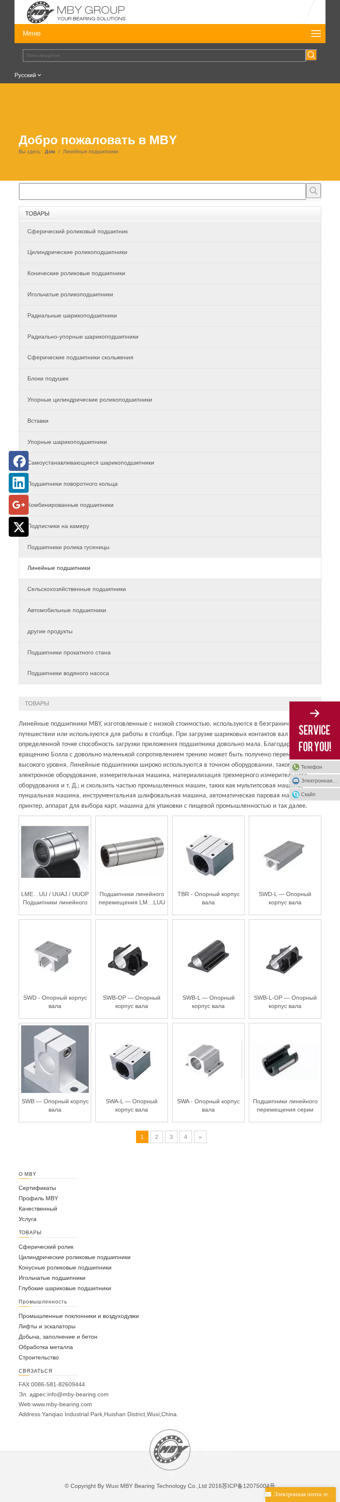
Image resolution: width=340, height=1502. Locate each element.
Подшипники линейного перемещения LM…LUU (132, 898)
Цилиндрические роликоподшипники (77, 252)
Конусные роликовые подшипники (65, 1267)
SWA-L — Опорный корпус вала (132, 1105)
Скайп (308, 794)
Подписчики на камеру (58, 526)
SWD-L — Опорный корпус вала (285, 898)
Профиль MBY (38, 1198)
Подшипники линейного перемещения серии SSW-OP (285, 1106)
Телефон (311, 767)
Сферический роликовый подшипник (77, 231)
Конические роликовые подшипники (76, 273)
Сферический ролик (46, 1246)
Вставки (38, 420)
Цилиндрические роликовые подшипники (75, 1257)
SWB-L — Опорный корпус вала (208, 1001)
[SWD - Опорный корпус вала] (55, 955)
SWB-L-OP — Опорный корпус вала (285, 1001)
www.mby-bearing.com (62, 1404)
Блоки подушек (47, 378)
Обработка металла (46, 1347)
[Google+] (19, 505)
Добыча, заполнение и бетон (58, 1336)
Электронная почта (320, 781)
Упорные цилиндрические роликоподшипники (89, 399)
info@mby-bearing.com (78, 1394)
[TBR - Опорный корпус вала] (208, 851)
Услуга (27, 1219)
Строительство (39, 1357)
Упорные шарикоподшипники (67, 441)
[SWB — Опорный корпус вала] (55, 1067)
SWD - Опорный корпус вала (55, 1001)
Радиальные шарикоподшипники (72, 315)
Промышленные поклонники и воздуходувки (79, 1316)
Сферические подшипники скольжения (80, 357)
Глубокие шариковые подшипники (65, 1288)
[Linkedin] (19, 483)
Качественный (38, 1208)
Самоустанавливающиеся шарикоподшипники (90, 462)
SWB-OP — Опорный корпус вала (131, 1001)
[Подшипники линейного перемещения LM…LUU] (131, 851)
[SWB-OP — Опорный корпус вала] (131, 955)
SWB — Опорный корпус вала (55, 1105)
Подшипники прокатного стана (69, 652)
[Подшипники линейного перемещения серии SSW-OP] (285, 1058)
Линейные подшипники (58, 567)
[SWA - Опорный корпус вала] (208, 1058)
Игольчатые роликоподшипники (70, 294)
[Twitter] (19, 527)
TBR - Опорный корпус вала (208, 898)
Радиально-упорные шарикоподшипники (82, 336)
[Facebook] (19, 461)
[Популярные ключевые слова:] (311, 55)
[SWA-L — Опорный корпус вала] (131, 1058)
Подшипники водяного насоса (68, 673)
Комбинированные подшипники (70, 504)
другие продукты (50, 631)
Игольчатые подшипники (52, 1277)
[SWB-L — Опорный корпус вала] (208, 955)
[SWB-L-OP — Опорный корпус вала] (285, 955)
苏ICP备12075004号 (248, 1486)
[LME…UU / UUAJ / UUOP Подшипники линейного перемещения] (55, 851)
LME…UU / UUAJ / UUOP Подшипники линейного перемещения (55, 898)
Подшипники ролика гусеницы (68, 547)
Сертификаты (37, 1188)
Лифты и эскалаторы (47, 1326)
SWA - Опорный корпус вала (208, 1105)
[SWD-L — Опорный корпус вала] (285, 851)
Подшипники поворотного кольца (72, 483)
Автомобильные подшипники (66, 610)
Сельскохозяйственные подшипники (76, 589)
